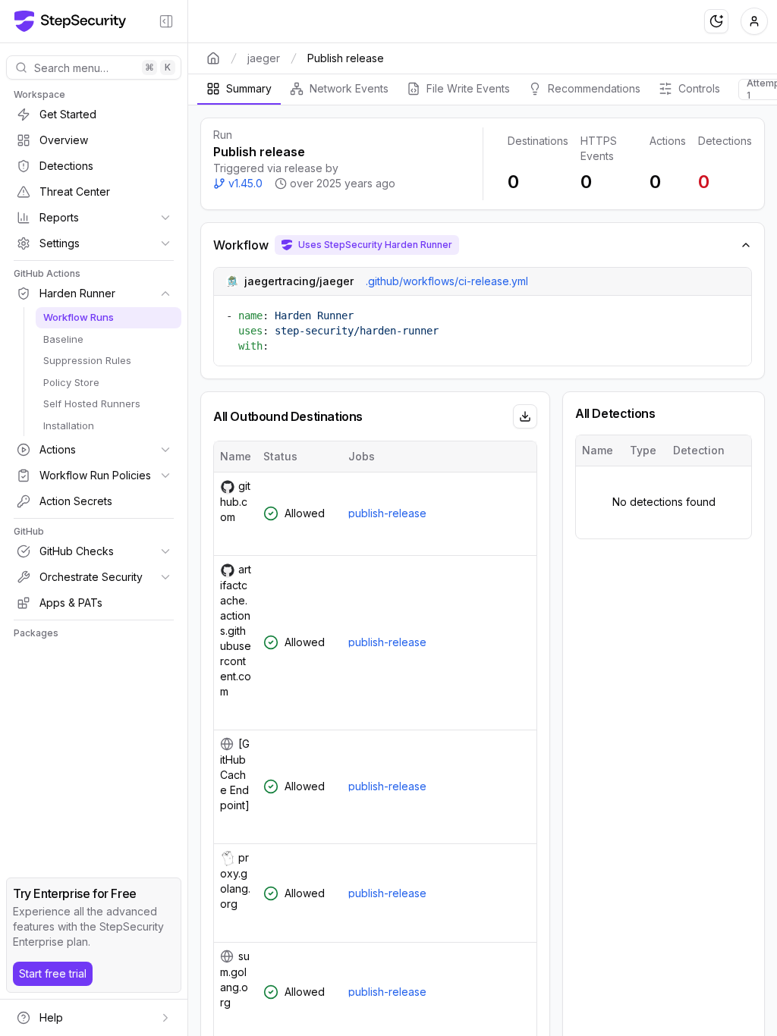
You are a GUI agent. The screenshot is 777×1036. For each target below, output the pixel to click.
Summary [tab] (249, 88)
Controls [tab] (699, 88)
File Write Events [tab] (468, 88)
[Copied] (235, 537)
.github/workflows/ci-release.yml (447, 281)
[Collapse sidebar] (166, 21)
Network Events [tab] (349, 88)
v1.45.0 (245, 183)
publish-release (387, 513)
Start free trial (53, 973)
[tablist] (482, 89)
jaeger (263, 58)
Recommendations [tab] (594, 88)
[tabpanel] (482, 570)
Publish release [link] (345, 58)
